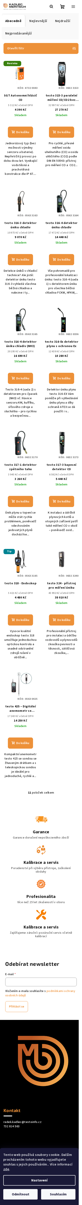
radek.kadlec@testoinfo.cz (22, 1122)
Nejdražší (62, 21)
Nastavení (39, 1180)
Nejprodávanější (18, 33)
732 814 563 (11, 1126)
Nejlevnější (38, 21)
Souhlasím (58, 1194)
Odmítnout (20, 1194)
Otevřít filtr (15, 48)
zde (6, 1169)
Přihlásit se (16, 1006)
